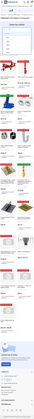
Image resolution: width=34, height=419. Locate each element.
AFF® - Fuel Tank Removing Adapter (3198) (7, 77)
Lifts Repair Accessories (27, 14)
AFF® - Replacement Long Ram (25, 77)
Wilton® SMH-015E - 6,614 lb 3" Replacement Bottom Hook (8, 252)
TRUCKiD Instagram (20, 410)
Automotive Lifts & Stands (14, 14)
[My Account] (28, 2)
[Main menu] (2, 2)
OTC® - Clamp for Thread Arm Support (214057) (8, 286)
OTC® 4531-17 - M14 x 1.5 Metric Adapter (24, 286)
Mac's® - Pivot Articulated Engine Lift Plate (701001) (7, 112)
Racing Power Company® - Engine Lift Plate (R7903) (24, 218)
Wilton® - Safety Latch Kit (24, 251)
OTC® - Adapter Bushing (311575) (7, 146)
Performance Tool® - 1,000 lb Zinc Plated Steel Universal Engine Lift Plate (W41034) (8, 181)
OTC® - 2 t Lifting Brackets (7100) (24, 112)
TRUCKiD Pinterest (16, 410)
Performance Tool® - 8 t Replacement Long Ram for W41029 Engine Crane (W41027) (24, 182)
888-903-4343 (13, 376)
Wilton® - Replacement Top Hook (7, 321)
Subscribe (6, 364)
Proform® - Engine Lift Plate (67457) (7, 218)
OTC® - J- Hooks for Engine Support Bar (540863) (24, 146)
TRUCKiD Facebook (3, 410)
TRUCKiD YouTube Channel (12, 410)
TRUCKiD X (7, 410)
